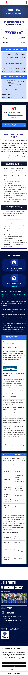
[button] (25, 2)
